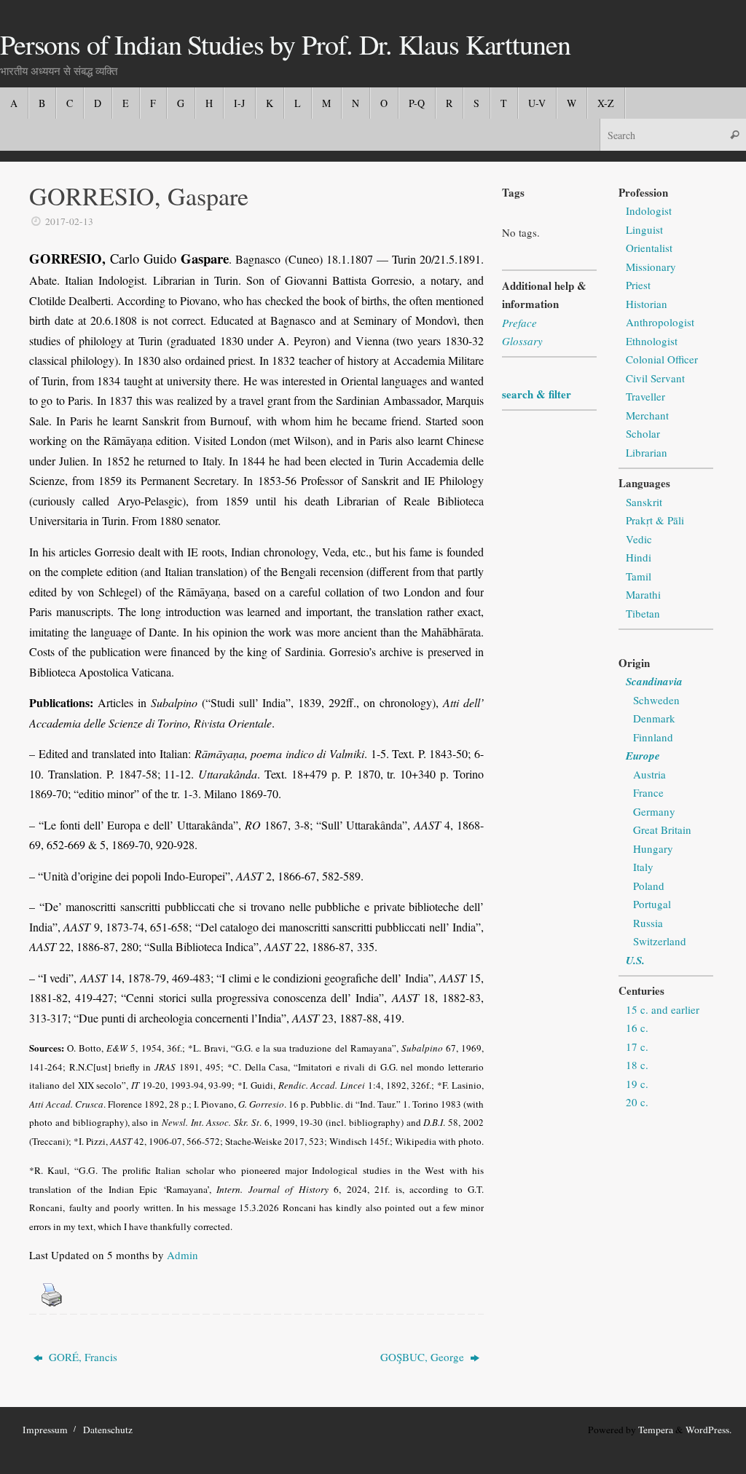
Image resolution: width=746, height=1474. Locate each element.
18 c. (637, 1064)
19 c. (637, 1083)
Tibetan (643, 613)
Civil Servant (655, 378)
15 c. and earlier (662, 1009)
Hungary (653, 848)
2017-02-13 (69, 221)
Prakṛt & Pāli (655, 520)
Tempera (655, 1429)
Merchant (647, 415)
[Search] (734, 134)
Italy (643, 866)
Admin (182, 1255)
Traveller (645, 396)
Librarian (646, 452)
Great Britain (662, 829)
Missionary (651, 266)
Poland (648, 885)
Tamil (638, 576)
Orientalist (649, 247)
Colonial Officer (662, 359)
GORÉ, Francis (81, 1356)
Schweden (656, 700)
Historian (646, 303)
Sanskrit (644, 501)
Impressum (45, 1429)
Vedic (639, 539)
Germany (654, 811)
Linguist (644, 229)
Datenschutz (108, 1429)
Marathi (643, 594)
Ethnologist (652, 341)
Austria (649, 774)
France (648, 792)
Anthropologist (660, 322)
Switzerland (659, 941)
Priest (638, 284)
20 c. (637, 1102)
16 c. (637, 1027)
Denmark (654, 718)
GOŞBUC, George (423, 1356)
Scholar (643, 433)
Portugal (652, 903)
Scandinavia (654, 681)
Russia (648, 922)
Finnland (653, 737)
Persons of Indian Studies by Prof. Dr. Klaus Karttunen (285, 44)
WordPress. (708, 1429)
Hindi (638, 557)
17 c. (637, 1046)
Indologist (649, 210)
